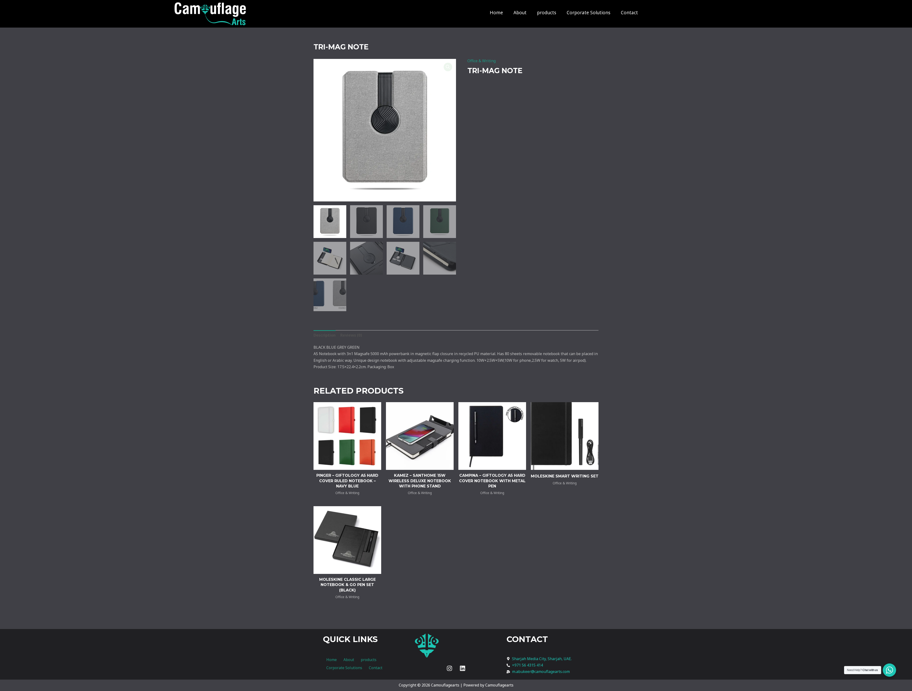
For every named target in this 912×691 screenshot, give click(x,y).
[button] (448, 67)
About (520, 13)
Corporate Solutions (588, 13)
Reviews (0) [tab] (351, 335)
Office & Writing (481, 60)
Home (496, 13)
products (546, 13)
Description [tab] (325, 335)
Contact (629, 13)
